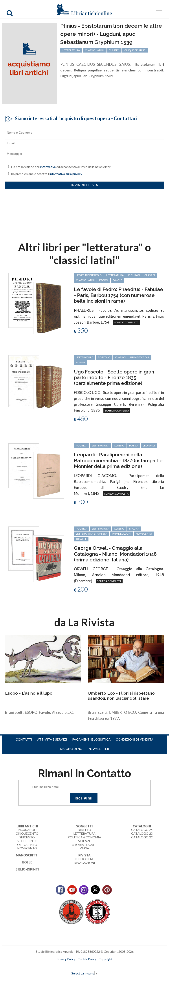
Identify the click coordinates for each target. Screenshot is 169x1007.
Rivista (84, 855)
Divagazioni (84, 863)
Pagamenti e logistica (91, 739)
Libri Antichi (27, 826)
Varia (84, 848)
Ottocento (27, 845)
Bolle (27, 862)
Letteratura (84, 833)
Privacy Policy (66, 959)
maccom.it (71, 966)
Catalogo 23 (142, 833)
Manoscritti (27, 855)
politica (81, 445)
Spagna (134, 528)
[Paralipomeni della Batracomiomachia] (23, 465)
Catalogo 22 (142, 837)
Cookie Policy (87, 959)
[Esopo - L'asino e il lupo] (43, 659)
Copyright (105, 959)
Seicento (27, 837)
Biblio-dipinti (27, 869)
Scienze (84, 841)
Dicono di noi (72, 748)
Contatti (24, 739)
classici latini (94, 50)
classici (114, 50)
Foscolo (104, 357)
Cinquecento (27, 833)
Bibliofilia (84, 859)
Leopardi (149, 445)
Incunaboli (27, 830)
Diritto (84, 830)
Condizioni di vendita (134, 739)
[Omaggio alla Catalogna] (23, 548)
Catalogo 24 (142, 830)
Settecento (27, 841)
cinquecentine (134, 50)
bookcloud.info (93, 966)
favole (117, 280)
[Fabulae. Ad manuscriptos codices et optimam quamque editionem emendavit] (23, 300)
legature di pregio (89, 275)
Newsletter (99, 748)
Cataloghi (142, 826)
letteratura (71, 50)
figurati (134, 275)
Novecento (144, 533)
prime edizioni (139, 357)
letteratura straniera (91, 533)
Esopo (103, 280)
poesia (80, 362)
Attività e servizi (52, 739)
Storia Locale (84, 845)
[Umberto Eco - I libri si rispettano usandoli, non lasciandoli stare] (126, 659)
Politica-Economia (84, 837)
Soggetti (84, 826)
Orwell (81, 539)
